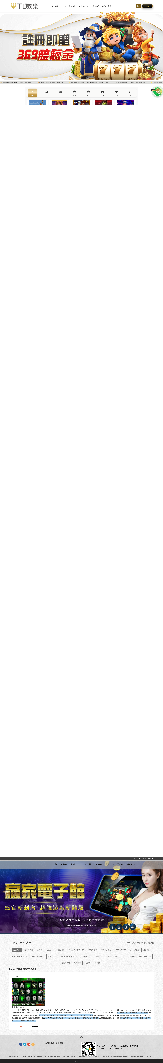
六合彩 (39, 950)
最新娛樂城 (97, 956)
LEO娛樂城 (87, 864)
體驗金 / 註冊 (132, 864)
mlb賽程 (50, 950)
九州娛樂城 (75, 864)
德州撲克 (77, 963)
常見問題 (120, 864)
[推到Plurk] (21, 1026)
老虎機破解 (92, 950)
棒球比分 (51, 956)
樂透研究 (85, 956)
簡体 (142, 859)
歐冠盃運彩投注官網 (76, 950)
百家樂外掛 (130, 956)
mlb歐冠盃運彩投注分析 (68, 956)
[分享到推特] (24, 1044)
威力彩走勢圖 (106, 950)
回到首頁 (135, 859)
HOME (128, 943)
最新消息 (135, 943)
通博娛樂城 (65, 963)
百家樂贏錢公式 (145, 956)
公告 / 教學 (110, 864)
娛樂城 (87, 963)
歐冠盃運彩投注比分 (19, 956)
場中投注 (98, 963)
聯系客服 (150, 859)
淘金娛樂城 (28, 950)
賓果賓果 (118, 956)
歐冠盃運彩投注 (38, 956)
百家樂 (108, 956)
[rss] (33, 1044)
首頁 (56, 864)
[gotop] (81, 1037)
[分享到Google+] (28, 1044)
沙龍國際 (61, 950)
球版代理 (146, 950)
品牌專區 (64, 864)
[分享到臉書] (20, 1044)
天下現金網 (98, 864)
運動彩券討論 (121, 950)
